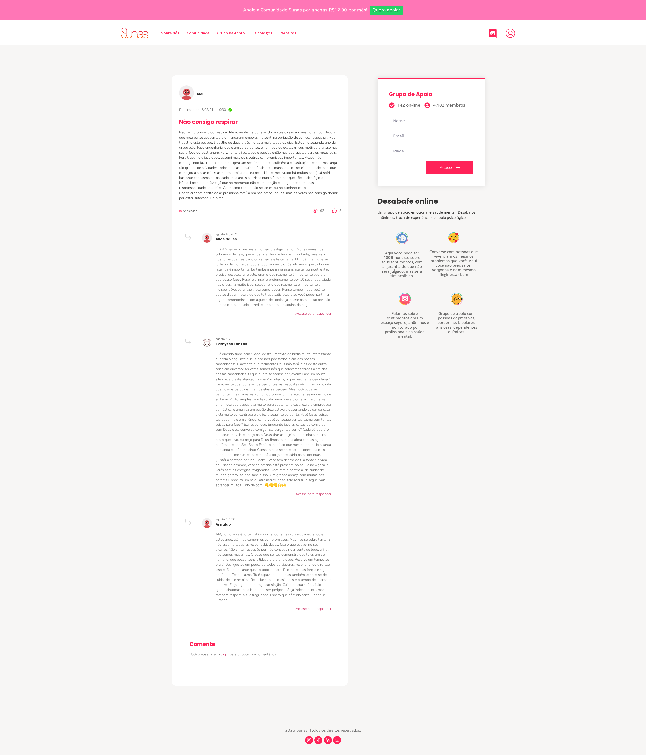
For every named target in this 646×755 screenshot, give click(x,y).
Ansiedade (190, 211)
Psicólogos (262, 32)
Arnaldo (223, 524)
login (225, 654)
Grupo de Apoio (231, 32)
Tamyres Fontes (231, 343)
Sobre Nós (170, 32)
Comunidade (198, 32)
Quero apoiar (386, 10)
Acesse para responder (313, 313)
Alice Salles (226, 239)
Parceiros (288, 32)
